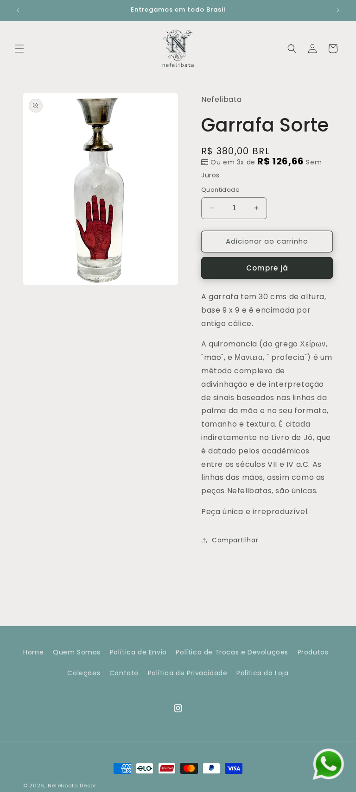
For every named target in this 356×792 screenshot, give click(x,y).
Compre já (267, 268)
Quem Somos (77, 652)
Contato (124, 673)
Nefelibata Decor (72, 785)
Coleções (83, 673)
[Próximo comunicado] (338, 10)
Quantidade (220, 189)
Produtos (313, 652)
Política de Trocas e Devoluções (232, 652)
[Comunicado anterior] (18, 10)
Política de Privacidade (188, 673)
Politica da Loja (262, 673)
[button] (19, 48)
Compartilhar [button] (235, 540)
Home (33, 652)
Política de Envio (138, 652)
